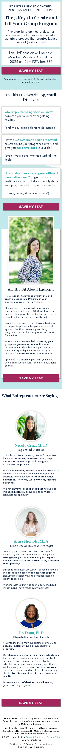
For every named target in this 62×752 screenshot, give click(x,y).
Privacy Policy (53, 737)
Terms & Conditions (35, 737)
